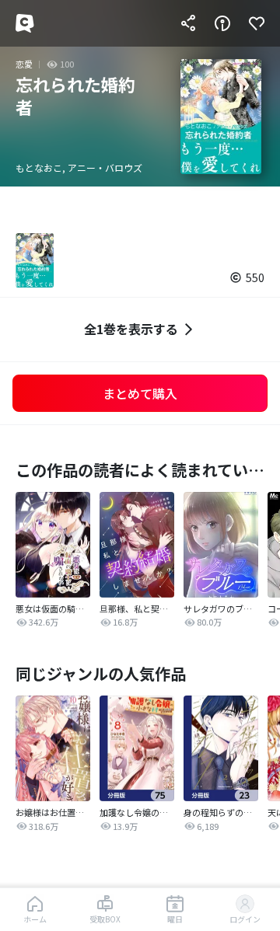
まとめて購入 (140, 393)
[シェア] (188, 23)
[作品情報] (222, 23)
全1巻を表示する (131, 328)
